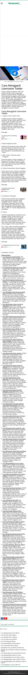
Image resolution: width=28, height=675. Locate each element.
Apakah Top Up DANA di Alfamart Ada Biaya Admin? (13, 650)
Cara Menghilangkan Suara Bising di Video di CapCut (13, 662)
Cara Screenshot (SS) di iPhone (9, 645)
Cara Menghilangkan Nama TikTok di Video (13, 659)
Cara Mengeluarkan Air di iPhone (10, 633)
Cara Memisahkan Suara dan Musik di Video (13, 653)
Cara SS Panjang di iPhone (8, 641)
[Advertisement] (14, 20)
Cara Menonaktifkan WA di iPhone (10, 643)
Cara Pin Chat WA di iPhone (8, 635)
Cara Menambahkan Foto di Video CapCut (12, 657)
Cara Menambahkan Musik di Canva (11, 655)
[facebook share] (2, 618)
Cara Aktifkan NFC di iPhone (9, 637)
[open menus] (1, 3)
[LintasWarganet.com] (14, 3)
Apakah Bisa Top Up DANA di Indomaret (12, 647)
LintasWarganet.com (14, 672)
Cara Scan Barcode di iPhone (9, 639)
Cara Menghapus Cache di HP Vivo (10, 664)
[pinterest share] (5, 618)
